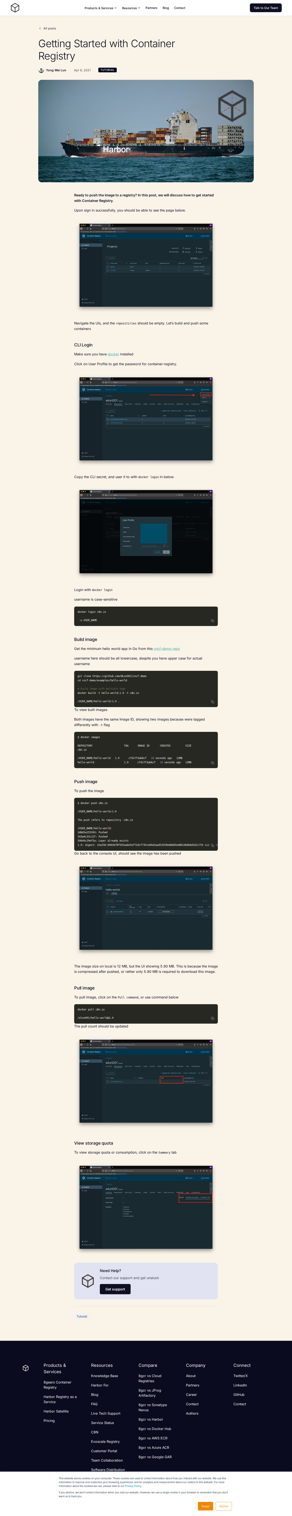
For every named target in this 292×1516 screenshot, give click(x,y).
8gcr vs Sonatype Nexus (153, 1407)
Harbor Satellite (56, 1411)
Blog (166, 8)
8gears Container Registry (57, 1384)
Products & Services (99, 8)
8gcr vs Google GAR (155, 1457)
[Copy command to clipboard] (212, 620)
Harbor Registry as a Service (60, 1399)
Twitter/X (240, 1376)
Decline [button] (223, 1506)
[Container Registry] (15, 8)
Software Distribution (108, 1470)
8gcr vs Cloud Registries (150, 1378)
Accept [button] (205, 1506)
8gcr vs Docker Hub (155, 1429)
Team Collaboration (107, 1460)
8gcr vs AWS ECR (153, 1438)
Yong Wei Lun (56, 70)
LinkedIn (240, 1385)
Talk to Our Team (266, 8)
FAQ (94, 1404)
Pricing (49, 1420)
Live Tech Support (105, 1413)
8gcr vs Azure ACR (154, 1447)
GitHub (239, 1394)
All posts (49, 28)
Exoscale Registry (105, 1441)
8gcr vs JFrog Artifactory (150, 1393)
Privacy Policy (133, 1486)
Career (191, 1394)
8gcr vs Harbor (151, 1419)
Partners (152, 8)
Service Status (102, 1423)
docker (113, 354)
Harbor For (100, 1385)
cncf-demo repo (167, 648)
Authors (192, 1413)
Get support (115, 1289)
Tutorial (82, 1316)
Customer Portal (104, 1451)
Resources (129, 8)
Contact (179, 8)
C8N (94, 1432)
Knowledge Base (104, 1376)
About (191, 1376)
